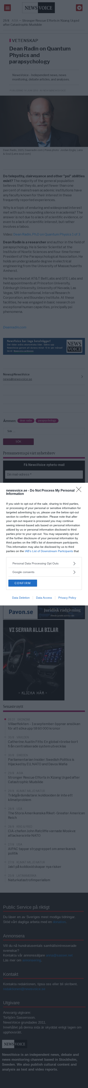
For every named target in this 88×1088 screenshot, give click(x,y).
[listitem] (44, 563)
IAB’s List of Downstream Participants (49, 551)
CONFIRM (23, 583)
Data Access (44, 597)
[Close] (80, 491)
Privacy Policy (67, 597)
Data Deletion (21, 597)
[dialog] (44, 544)
